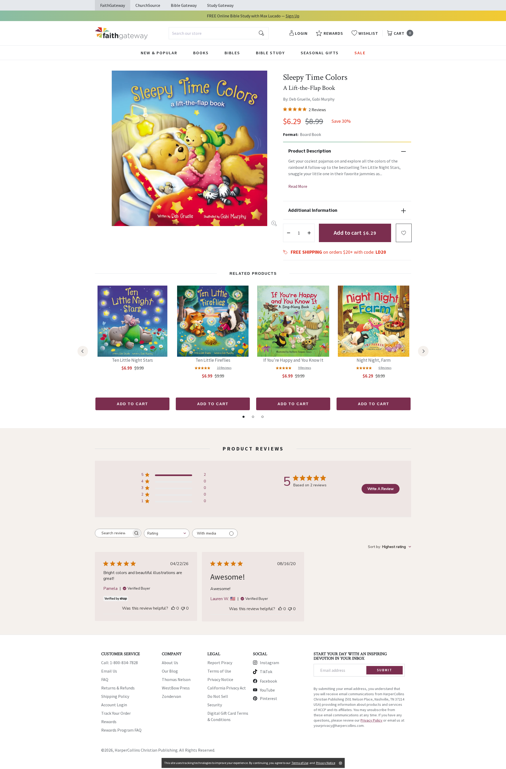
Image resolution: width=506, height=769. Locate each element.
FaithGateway (112, 5)
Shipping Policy (115, 696)
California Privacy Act (226, 687)
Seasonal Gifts (320, 52)
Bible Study (270, 52)
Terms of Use (219, 671)
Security (214, 704)
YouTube (267, 690)
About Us (170, 662)
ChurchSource (147, 5)
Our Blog (170, 671)
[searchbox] (113, 533)
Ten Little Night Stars (132, 360)
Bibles (232, 52)
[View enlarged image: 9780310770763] (189, 148)
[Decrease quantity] (288, 233)
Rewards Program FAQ (121, 730)
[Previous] (82, 351)
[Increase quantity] (309, 233)
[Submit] (261, 33)
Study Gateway (220, 5)
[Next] (423, 351)
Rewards (108, 721)
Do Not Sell (217, 696)
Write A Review (380, 488)
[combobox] (219, 33)
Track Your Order (116, 713)
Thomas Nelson (176, 679)
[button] (404, 233)
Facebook (268, 681)
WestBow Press (176, 687)
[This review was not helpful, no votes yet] (183, 608)
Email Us (109, 671)
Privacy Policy (371, 720)
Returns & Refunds (118, 687)
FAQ (104, 679)
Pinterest (268, 698)
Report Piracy (219, 662)
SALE (360, 52)
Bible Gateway (184, 5)
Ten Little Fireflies (213, 360)
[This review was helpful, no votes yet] (173, 608)
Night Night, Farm (374, 360)
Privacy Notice (220, 679)
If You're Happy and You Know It (293, 360)
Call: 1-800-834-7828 (119, 662)
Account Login (114, 704)
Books (201, 52)
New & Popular (159, 52)
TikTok (266, 671)
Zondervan (171, 696)
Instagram (269, 662)
